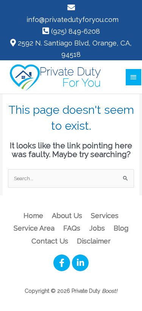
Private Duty (94, 291)
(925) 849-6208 (75, 31)
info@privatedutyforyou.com (73, 20)
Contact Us (49, 241)
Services (105, 216)
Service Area (34, 228)
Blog (121, 228)
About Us (67, 216)
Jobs (97, 228)
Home (33, 216)
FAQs (71, 228)
